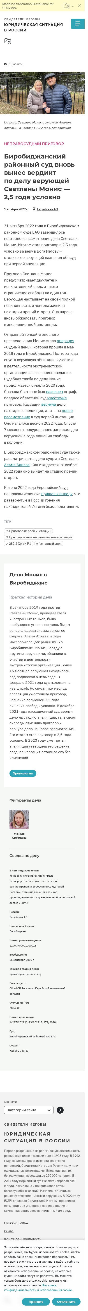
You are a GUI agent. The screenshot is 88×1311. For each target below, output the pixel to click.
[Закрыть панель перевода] (79, 5)
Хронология (23, 773)
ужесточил (57, 397)
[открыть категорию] (60, 1110)
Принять (36, 1302)
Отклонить (66, 1302)
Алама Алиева (17, 464)
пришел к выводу (56, 493)
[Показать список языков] (69, 5)
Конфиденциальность (22, 1239)
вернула (48, 404)
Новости (17, 64)
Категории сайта (22, 1110)
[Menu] (78, 24)
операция (65, 340)
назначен (54, 391)
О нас (9, 1231)
